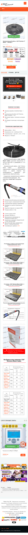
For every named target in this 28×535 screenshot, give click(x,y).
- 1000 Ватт (6, 384)
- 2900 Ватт (6, 410)
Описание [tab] (4, 72)
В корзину (14, 436)
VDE (18, 226)
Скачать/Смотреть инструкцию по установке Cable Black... (14, 351)
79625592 (17, 61)
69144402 (10, 61)
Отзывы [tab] (11, 72)
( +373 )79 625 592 (19, 513)
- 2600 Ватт (6, 407)
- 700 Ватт (6, 381)
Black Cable (6, 376)
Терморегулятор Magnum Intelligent (10, 450)
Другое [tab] (17, 72)
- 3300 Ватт (6, 413)
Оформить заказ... (15, 86)
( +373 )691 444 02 (10, 513)
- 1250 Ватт (6, 387)
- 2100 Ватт (6, 404)
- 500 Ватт (6, 378)
